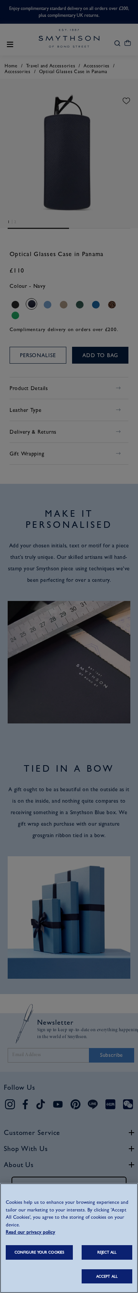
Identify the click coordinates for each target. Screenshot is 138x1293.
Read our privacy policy (30, 1232)
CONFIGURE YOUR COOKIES (39, 1252)
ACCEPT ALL (107, 1276)
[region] (69, 1238)
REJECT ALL (107, 1252)
